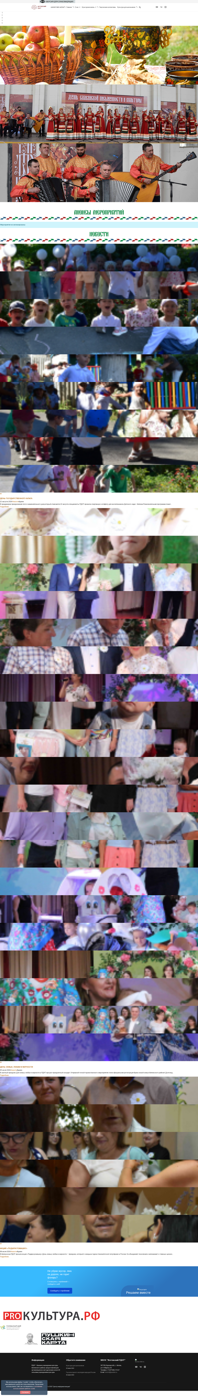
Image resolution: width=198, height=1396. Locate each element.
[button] (0, 494)
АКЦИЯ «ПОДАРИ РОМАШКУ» (13, 1248)
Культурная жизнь (88, 7)
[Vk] (161, 7)
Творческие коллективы (107, 7)
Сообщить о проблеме (60, 1291)
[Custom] (165, 7)
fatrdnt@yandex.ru (111, 1372)
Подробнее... (5, 507)
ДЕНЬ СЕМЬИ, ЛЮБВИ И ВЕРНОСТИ (16, 1067)
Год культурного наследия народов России (80, 1374)
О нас (77, 7)
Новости (15, 502)
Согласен (25, 1392)
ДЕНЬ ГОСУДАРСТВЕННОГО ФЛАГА (16, 498)
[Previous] (0, 203)
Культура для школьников (126, 7)
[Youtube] (157, 7)
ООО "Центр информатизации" (59, 1386)
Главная (69, 7)
